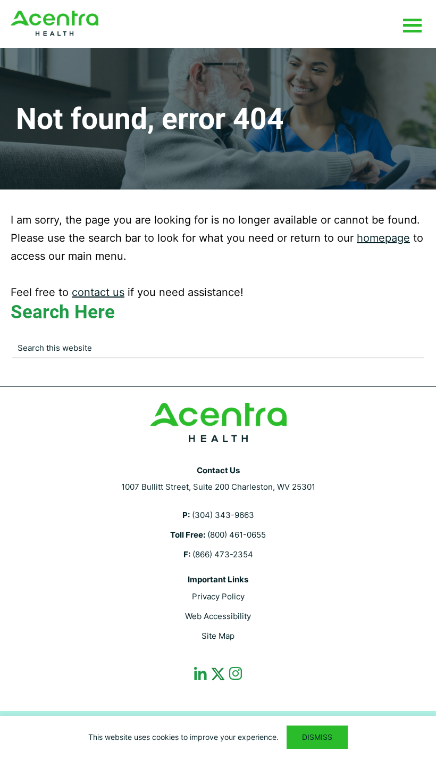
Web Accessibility (218, 616)
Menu (412, 26)
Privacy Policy (218, 596)
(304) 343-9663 (223, 515)
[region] (218, 737)
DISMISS (317, 736)
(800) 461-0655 (236, 535)
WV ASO (54, 23)
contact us (98, 292)
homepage (383, 238)
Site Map (218, 636)
